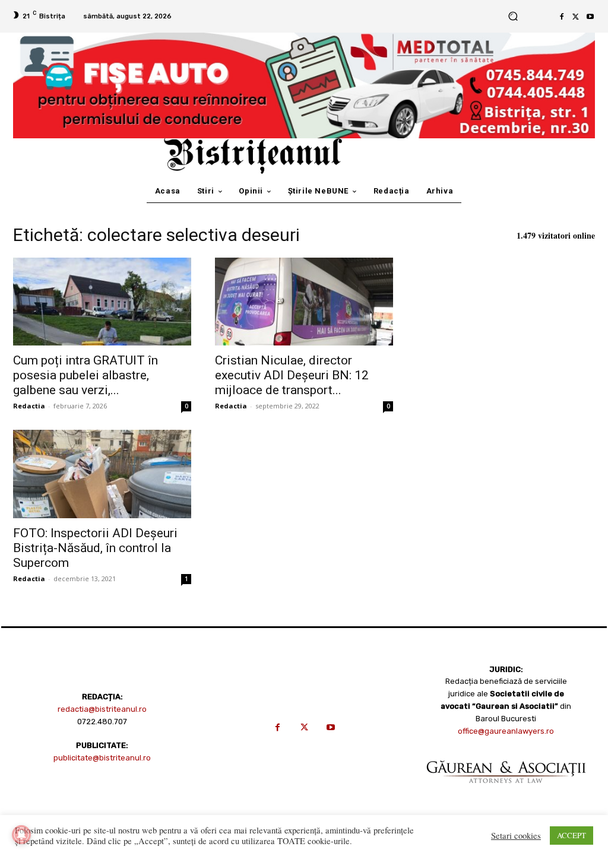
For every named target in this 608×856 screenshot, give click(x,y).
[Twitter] (576, 16)
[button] (513, 16)
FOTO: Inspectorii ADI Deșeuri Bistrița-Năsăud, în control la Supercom (95, 548)
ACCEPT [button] (571, 835)
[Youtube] (590, 16)
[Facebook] (562, 16)
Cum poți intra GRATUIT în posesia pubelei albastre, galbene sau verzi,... (85, 375)
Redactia (29, 405)
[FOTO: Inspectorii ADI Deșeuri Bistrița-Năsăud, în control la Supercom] (102, 474)
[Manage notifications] (21, 834)
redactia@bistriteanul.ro (102, 709)
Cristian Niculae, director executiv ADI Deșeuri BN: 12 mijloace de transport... (292, 375)
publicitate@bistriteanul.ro (102, 757)
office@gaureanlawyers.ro (506, 731)
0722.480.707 (102, 721)
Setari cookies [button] (516, 835)
